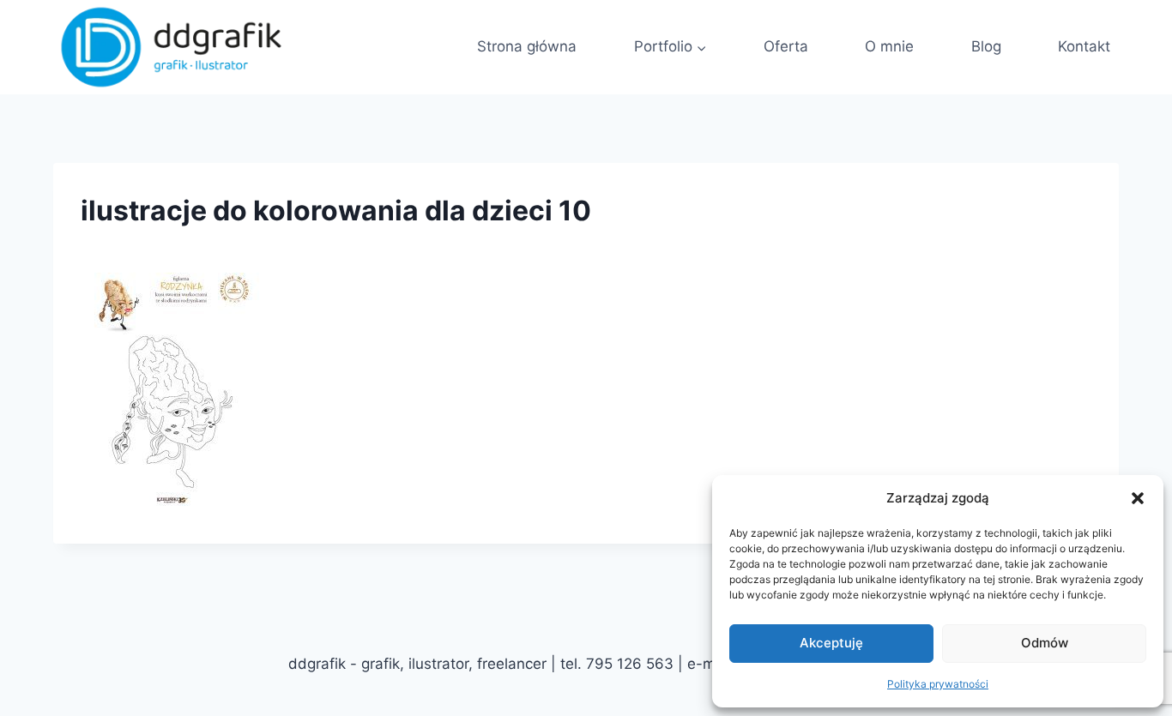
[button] (1137, 498)
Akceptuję (831, 643)
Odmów (1044, 643)
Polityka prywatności (937, 683)
